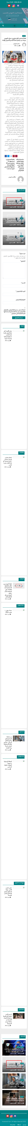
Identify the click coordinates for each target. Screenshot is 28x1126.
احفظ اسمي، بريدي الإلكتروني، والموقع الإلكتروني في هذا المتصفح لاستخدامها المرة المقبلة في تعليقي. (14, 311)
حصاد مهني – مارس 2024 (8, 611)
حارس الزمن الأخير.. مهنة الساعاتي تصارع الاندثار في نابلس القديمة (8, 891)
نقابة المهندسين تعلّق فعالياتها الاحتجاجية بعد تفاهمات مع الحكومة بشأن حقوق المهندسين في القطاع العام (14, 205)
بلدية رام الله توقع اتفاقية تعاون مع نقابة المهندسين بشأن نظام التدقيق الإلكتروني (20, 165)
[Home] (25, 25)
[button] (3, 25)
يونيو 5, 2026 (19, 207)
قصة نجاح (22, 1096)
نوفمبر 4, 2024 (7, 467)
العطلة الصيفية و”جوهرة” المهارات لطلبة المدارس (8, 764)
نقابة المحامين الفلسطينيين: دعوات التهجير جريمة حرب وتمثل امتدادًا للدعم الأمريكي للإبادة (14, 39)
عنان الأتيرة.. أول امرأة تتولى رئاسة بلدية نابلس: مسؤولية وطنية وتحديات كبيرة (8, 335)
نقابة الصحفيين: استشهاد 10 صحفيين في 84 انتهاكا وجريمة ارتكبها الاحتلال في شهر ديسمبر (10, 164)
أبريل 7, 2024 (7, 614)
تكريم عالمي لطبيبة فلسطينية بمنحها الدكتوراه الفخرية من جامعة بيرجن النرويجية (7, 1019)
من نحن (24, 1124)
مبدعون (22, 1080)
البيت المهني (16, 44)
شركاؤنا (19, 1124)
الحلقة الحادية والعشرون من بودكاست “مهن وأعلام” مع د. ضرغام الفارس (14, 1050)
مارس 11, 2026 (19, 242)
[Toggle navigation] (15, 25)
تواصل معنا (12, 1124)
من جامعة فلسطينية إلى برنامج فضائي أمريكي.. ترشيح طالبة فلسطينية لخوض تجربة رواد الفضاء (8, 742)
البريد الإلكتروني (20, 291)
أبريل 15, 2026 (19, 225)
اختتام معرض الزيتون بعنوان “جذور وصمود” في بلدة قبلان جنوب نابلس (7, 461)
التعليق (22, 261)
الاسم (23, 283)
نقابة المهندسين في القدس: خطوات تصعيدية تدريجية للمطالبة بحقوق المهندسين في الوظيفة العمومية (15, 223)
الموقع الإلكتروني (20, 300)
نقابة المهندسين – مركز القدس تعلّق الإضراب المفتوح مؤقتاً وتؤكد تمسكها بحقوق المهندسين (15, 240)
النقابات (24, 36)
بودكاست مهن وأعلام (20, 1047)
